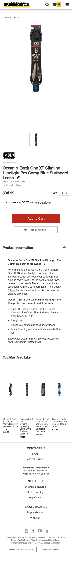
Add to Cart (36, 218)
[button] (36, 202)
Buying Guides (35, 512)
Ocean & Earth (25, 316)
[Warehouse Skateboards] (18, 4)
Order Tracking (35, 492)
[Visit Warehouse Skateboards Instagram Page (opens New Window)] (26, 531)
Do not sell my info (50, 549)
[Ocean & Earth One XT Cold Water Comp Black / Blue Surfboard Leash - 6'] (43, 400)
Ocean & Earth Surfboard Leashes (40, 338)
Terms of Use (53, 537)
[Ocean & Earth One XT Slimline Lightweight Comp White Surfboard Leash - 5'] (27, 400)
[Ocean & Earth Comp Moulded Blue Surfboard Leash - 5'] (59, 400)
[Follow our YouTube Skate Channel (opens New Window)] (39, 531)
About (7, 537)
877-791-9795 (35, 459)
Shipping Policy (30, 537)
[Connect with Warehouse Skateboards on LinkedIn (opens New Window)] (46, 531)
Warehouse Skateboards (27, 342)
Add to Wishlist (38, 230)
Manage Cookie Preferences (21, 549)
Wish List (35, 517)
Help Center (35, 497)
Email (35, 454)
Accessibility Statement (51, 539)
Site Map (42, 537)
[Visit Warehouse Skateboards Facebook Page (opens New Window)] (33, 531)
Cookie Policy (23, 539)
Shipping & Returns (35, 486)
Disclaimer (35, 539)
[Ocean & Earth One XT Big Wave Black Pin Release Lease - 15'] (11, 400)
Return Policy (17, 537)
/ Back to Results (13, 17)
